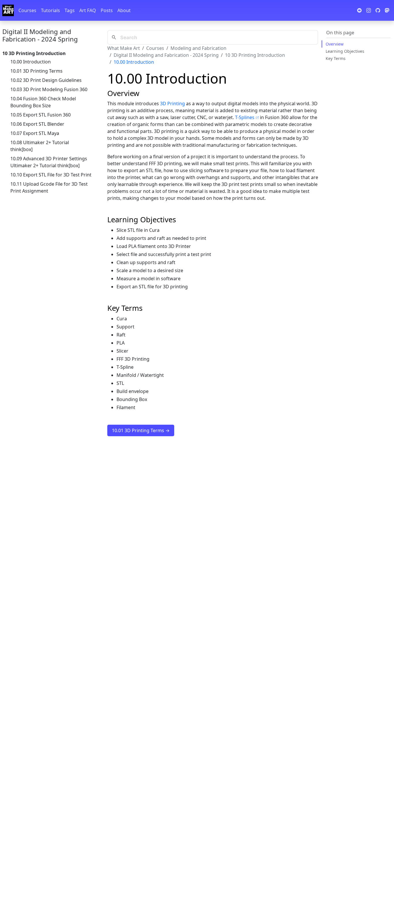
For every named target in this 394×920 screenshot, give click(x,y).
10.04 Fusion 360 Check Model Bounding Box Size (43, 102)
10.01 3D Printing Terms (36, 71)
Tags (70, 10)
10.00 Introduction (30, 62)
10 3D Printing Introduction (255, 55)
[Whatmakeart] (8, 10)
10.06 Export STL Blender (37, 124)
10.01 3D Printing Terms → (141, 430)
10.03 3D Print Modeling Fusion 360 (48, 89)
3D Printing (172, 103)
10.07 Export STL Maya (34, 133)
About (124, 10)
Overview (335, 44)
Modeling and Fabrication (198, 48)
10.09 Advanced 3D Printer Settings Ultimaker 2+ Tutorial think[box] (48, 162)
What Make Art (123, 48)
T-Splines (244, 117)
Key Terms (336, 58)
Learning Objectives (345, 51)
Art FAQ (87, 10)
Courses (27, 10)
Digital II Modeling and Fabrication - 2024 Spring (40, 35)
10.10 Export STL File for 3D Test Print (50, 175)
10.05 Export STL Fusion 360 (40, 115)
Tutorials (50, 10)
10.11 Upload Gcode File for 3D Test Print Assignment (49, 187)
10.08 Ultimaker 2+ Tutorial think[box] (39, 146)
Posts (107, 10)
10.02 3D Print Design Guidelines (46, 80)
